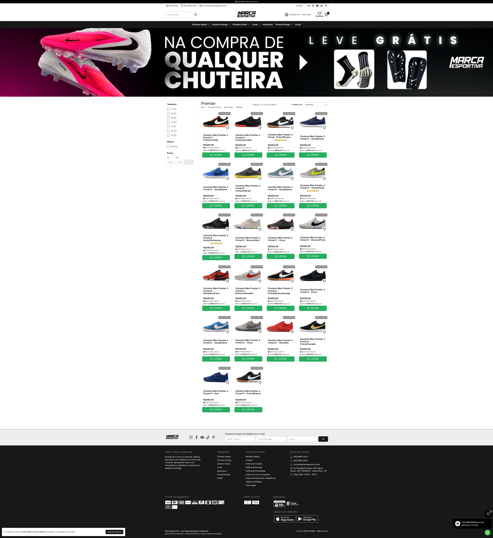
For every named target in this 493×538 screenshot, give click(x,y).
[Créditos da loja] (322, 531)
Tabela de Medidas (254, 482)
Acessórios (268, 24)
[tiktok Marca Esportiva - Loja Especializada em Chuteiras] (321, 6)
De (168, 157)
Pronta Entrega (283, 24)
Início (203, 107)
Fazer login (306, 14)
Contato (299, 6)
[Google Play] (307, 522)
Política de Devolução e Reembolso (261, 478)
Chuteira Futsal (240, 24)
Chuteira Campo (199, 24)
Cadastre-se (294, 14)
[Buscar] (195, 14)
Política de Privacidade (255, 471)
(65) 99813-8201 (190, 6)
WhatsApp (173, 6)
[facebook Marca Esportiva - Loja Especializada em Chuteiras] (313, 6)
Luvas (255, 24)
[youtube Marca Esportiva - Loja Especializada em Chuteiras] (317, 6)
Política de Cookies (254, 464)
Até (177, 157)
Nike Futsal (228, 107)
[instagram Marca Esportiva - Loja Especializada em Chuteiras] (309, 6)
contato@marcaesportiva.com (214, 6)
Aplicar (189, 162)
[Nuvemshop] (306, 531)
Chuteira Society (219, 24)
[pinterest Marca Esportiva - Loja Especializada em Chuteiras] (326, 6)
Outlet (298, 24)
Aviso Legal (251, 485)
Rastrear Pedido (253, 456)
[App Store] (285, 522)
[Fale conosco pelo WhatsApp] (487, 532)
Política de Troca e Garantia (258, 474)
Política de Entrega (254, 467)
